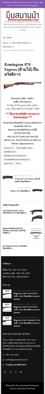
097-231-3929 (12, 355)
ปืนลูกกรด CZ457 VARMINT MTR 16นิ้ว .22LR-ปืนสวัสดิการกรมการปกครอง (27, 323)
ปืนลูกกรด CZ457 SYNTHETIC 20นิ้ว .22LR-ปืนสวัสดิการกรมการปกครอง (27, 310)
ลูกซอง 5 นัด (8, 163)
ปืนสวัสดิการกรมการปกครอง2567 (15, 156)
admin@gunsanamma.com (16, 360)
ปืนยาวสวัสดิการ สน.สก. (24, 148)
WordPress (30, 388)
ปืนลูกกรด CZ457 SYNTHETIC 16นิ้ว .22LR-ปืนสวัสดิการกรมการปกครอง (27, 296)
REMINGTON (8, 148)
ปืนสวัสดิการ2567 (10, 152)
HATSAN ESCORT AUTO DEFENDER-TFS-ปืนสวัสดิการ (14, 212)
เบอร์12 (18, 163)
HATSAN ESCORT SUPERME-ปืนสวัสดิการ (15, 247)
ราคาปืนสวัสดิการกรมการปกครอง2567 (17, 159)
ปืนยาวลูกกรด (18, 291)
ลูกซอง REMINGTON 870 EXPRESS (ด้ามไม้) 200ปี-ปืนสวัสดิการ (14, 230)
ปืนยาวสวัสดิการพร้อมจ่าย (30, 291)
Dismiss (35, 5)
